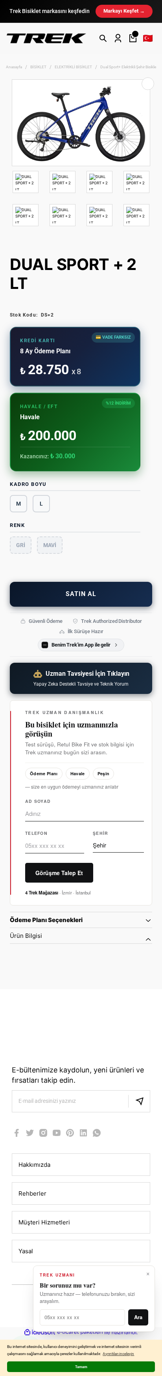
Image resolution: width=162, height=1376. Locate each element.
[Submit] (139, 1101)
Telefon (36, 833)
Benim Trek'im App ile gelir (81, 645)
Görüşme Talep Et (59, 873)
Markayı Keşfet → (124, 11)
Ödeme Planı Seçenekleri (46, 920)
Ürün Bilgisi (26, 935)
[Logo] (46, 38)
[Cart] (133, 38)
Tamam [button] (81, 1367)
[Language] (148, 38)
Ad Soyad (38, 801)
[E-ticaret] (80, 1332)
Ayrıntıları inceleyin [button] (118, 1354)
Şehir (100, 833)
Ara (138, 1317)
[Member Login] (118, 38)
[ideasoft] (39, 1332)
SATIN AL (81, 594)
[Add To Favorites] (148, 83)
